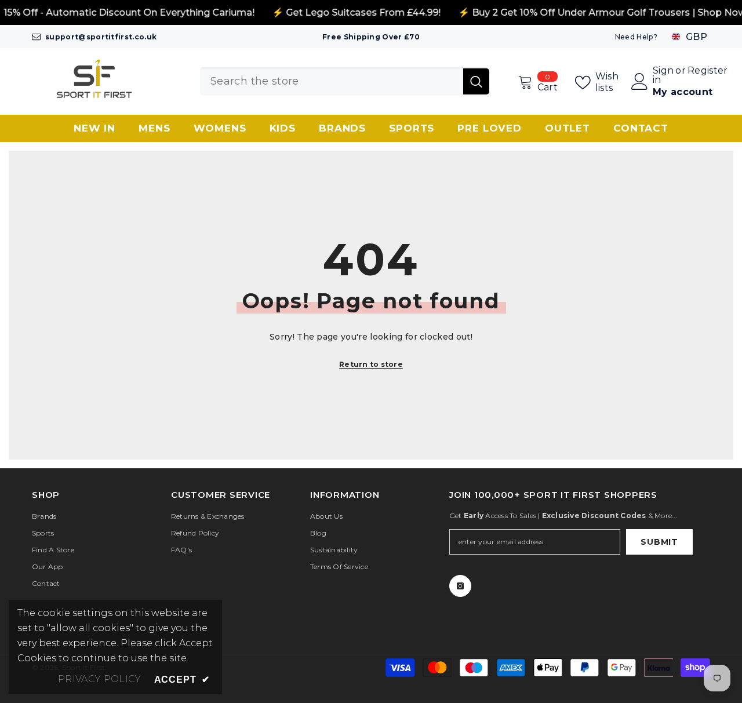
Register (708, 71)
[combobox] (331, 81)
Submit (659, 542)
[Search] (344, 81)
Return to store (371, 364)
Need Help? (636, 36)
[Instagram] (460, 586)
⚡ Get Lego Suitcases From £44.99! (356, 12)
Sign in (663, 75)
